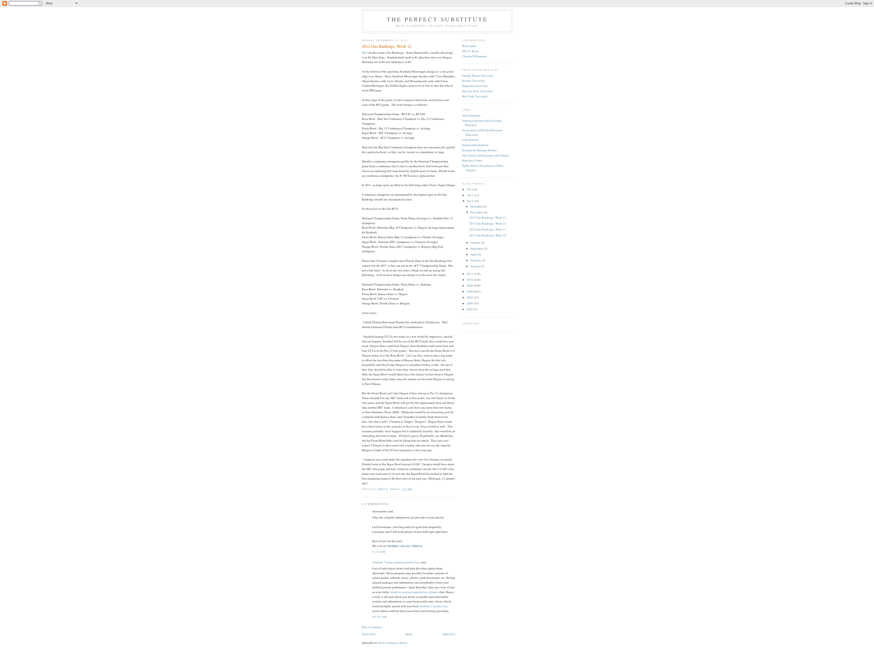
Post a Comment (372, 627)
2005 (470, 309)
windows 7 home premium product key (396, 562)
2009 (470, 285)
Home (409, 634)
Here (365, 53)
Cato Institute (470, 140)
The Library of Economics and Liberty (485, 155)
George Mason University (478, 75)
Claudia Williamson (474, 56)
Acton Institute (471, 115)
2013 (470, 195)
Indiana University (473, 80)
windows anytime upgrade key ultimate (414, 592)
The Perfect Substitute (437, 19)
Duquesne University (475, 86)
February (476, 260)
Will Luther (469, 46)
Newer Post (369, 634)
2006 (470, 303)
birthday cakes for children (405, 546)
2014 (470, 189)
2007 (470, 297)
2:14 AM (378, 552)
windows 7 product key (433, 606)
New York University (475, 96)
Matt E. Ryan (470, 51)
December (476, 206)
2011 (470, 274)
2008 (470, 291)
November (477, 212)
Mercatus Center (472, 160)
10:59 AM (379, 617)
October (475, 242)
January (475, 266)
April (474, 254)
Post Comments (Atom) (393, 643)
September (477, 248)
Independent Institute (475, 145)
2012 (470, 201)
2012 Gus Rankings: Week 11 (487, 229)
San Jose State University (477, 91)
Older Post (448, 634)
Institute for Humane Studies (479, 150)
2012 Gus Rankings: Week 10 (487, 235)
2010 (470, 280)
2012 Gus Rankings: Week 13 (487, 217)
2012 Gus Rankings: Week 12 (487, 223)
